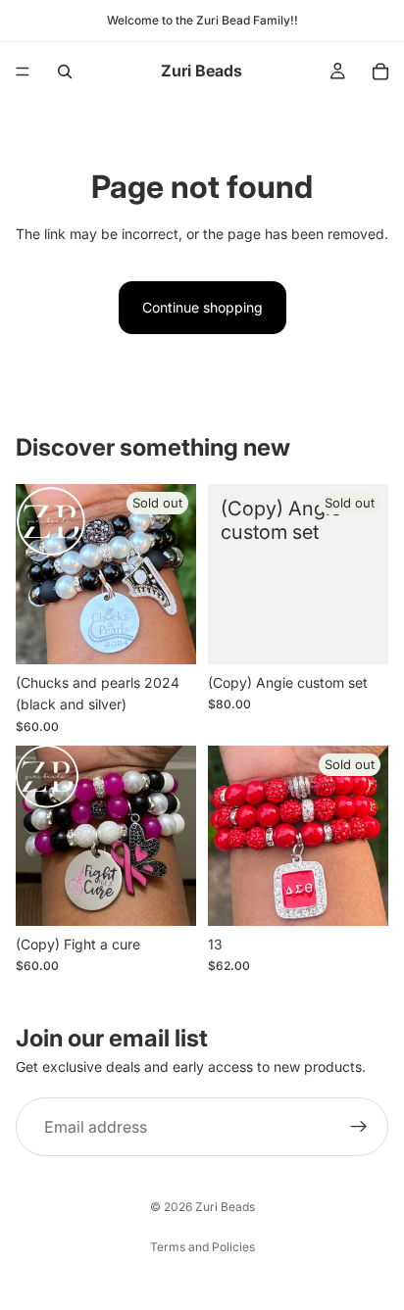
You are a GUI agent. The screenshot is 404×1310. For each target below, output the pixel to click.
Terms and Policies (202, 1246)
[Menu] (22, 71)
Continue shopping (202, 307)
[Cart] (380, 71)
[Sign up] (358, 1127)
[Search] (64, 71)
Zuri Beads (225, 1206)
